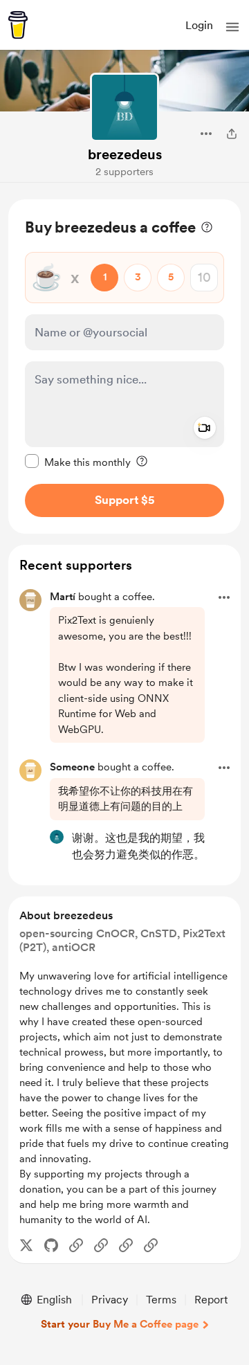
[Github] (51, 1245)
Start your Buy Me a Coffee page (120, 1324)
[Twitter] (26, 1245)
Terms (161, 1299)
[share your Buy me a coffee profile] (231, 134)
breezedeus (125, 154)
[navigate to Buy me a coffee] (18, 25)
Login (199, 25)
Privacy (109, 1299)
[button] (232, 27)
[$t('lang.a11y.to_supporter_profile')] (57, 837)
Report (211, 1299)
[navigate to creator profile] (124, 107)
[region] (124, 366)
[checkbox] (78, 462)
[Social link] (76, 1245)
